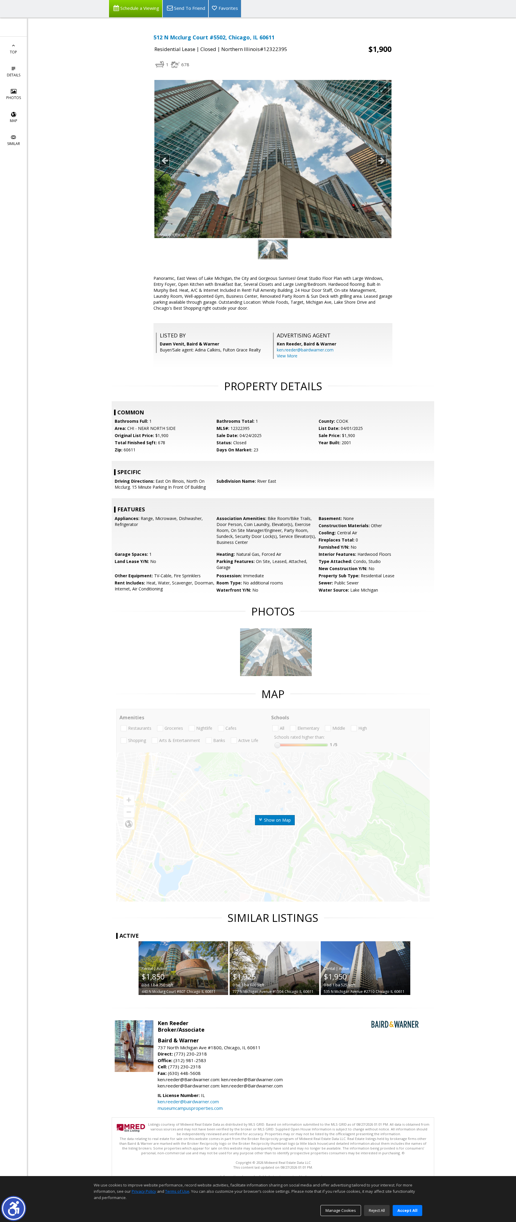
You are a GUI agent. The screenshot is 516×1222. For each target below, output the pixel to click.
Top (13, 52)
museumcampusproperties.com (190, 1108)
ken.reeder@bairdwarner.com (305, 350)
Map (13, 120)
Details (13, 75)
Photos (13, 97)
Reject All (377, 1210)
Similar (13, 143)
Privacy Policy (144, 1191)
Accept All (407, 1210)
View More (287, 356)
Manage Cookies (340, 1210)
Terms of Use (177, 1191)
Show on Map (277, 820)
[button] (13, 1208)
